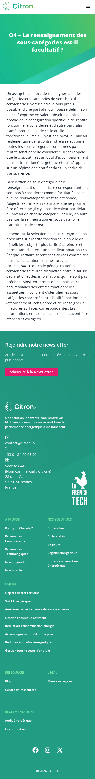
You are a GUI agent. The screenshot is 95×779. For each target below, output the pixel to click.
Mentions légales (60, 681)
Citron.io (13, 7)
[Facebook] (35, 750)
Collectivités (56, 536)
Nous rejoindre (16, 562)
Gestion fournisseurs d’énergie (27, 650)
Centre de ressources (20, 690)
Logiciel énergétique (62, 553)
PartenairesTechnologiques (16, 551)
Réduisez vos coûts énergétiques (29, 642)
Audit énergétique (18, 720)
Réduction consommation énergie (29, 626)
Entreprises (56, 528)
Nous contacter (16, 570)
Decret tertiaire (16, 729)
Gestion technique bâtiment (25, 618)
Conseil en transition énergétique (63, 563)
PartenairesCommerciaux (15, 538)
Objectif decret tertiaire (22, 593)
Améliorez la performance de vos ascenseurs (37, 609)
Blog (8, 681)
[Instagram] (48, 750)
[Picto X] (60, 750)
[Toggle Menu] (86, 6)
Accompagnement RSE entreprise (29, 634)
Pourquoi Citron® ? (19, 528)
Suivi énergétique (18, 601)
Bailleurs (54, 545)
